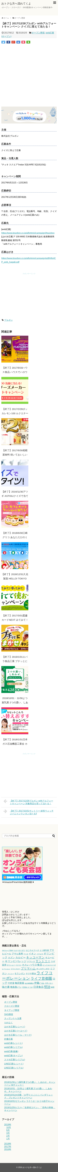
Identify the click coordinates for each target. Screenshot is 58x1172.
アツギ (26, 954)
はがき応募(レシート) (14, 1027)
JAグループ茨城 (7, 950)
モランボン (19, 973)
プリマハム (28, 968)
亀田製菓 (19, 983)
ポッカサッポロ (43, 969)
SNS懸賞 (8, 1014)
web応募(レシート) (13, 1043)
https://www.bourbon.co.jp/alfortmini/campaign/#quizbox (27, 233)
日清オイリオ (27, 987)
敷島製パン (16, 987)
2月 (8, 1136)
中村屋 (11, 983)
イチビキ (40, 954)
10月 (8, 1127)
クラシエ (31, 961)
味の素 (6, 987)
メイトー (10, 974)
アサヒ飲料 (17, 953)
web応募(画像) (11, 1051)
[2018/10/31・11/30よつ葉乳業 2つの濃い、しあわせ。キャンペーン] (14, 679)
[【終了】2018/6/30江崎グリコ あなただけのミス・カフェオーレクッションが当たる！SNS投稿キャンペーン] (14, 514)
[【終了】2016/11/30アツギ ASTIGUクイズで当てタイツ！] (14, 473)
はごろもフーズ (32, 950)
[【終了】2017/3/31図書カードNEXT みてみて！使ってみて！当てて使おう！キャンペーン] (14, 596)
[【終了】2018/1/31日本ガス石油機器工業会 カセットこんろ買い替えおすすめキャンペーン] (14, 720)
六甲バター (49, 983)
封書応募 (8, 1039)
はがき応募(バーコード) (15, 1031)
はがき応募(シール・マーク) (17, 1035)
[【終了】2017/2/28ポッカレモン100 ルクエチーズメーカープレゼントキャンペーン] (14, 390)
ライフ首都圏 (41, 978)
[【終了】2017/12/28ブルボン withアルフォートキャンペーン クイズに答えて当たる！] (18, 42)
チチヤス (18, 965)
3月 (8, 1133)
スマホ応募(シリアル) (14, 1059)
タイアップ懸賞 (11, 1010)
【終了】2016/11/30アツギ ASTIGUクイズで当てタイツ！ (14, 496)
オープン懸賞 (38, 33)
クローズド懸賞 (11, 1006)
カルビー (20, 957)
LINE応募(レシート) (13, 1064)
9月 (8, 1130)
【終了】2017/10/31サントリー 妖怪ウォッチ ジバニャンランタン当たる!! (32, 812)
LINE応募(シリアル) (13, 1068)
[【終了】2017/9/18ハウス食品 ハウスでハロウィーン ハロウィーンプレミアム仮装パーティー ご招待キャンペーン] (14, 349)
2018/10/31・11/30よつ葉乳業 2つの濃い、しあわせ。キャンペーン (15, 702)
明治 (47, 987)
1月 (8, 1139)
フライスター (15, 969)
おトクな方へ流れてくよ (16, 3)
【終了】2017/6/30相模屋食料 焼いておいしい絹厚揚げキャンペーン (15, 454)
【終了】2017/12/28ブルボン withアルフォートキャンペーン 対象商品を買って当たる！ (31, 802)
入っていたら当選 (12, 1018)
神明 (52, 987)
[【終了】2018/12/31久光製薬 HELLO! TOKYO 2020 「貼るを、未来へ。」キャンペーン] (14, 555)
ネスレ (25, 965)
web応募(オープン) (13, 1055)
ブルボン (8, 320)
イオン (32, 953)
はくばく (21, 950)
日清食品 (38, 987)
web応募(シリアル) (13, 1047)
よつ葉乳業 (44, 950)
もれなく (8, 1022)
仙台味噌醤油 (29, 983)
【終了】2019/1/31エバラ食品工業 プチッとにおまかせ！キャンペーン (14, 661)
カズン (11, 957)
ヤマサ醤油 (31, 973)
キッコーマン (35, 957)
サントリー (43, 961)
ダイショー (11, 965)
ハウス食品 (35, 964)
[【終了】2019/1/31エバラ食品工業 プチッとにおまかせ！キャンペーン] (14, 638)
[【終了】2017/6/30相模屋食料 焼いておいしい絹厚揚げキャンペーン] (14, 431)
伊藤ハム (39, 983)
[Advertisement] (29, 75)
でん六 (15, 950)
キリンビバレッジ (15, 961)
